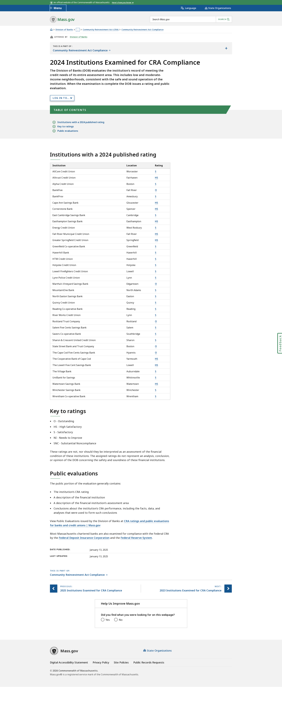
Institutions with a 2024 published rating (80, 122)
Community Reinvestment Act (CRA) (101, 29)
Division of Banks (64, 29)
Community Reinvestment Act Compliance (142, 29)
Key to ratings (65, 126)
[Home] (51, 30)
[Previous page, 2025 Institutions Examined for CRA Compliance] (53, 589)
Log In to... (61, 98)
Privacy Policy (101, 662)
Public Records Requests (148, 662)
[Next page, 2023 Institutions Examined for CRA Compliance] (228, 589)
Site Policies (121, 662)
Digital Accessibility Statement (69, 662)
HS (156, 177)
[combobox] (191, 19)
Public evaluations (67, 130)
